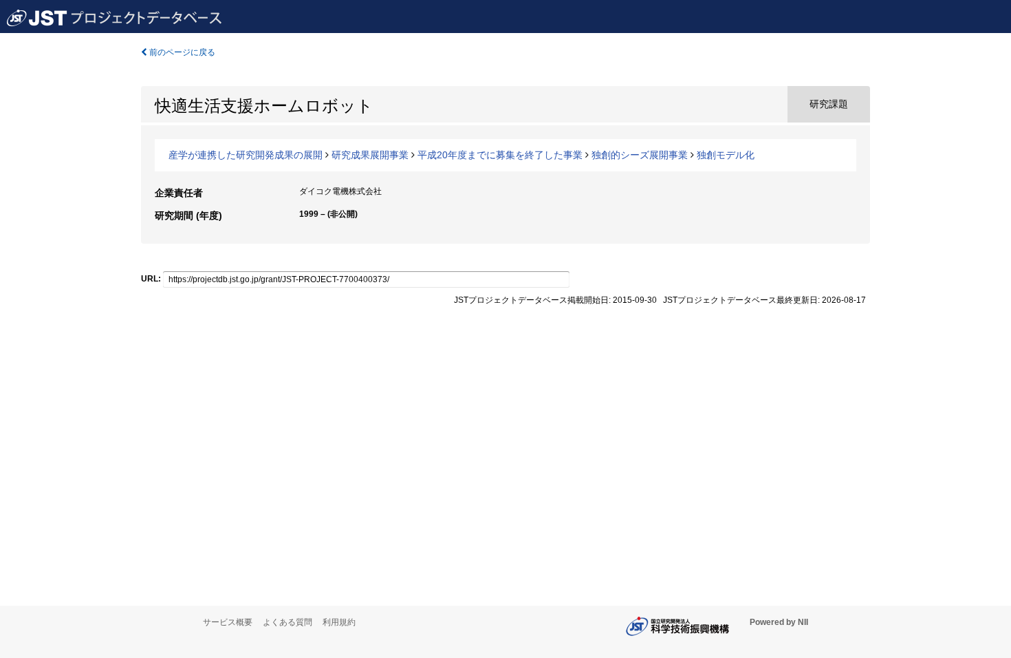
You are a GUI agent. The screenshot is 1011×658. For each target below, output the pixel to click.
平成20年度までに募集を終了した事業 (500, 154)
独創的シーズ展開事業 (639, 154)
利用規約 (339, 622)
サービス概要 (227, 622)
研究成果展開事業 (370, 154)
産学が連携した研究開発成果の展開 (245, 154)
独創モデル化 (725, 154)
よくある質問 (287, 622)
